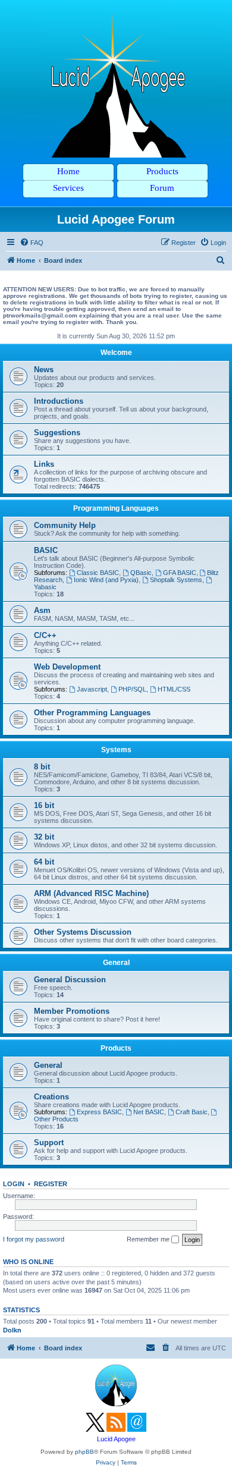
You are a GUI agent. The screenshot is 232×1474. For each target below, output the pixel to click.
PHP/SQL (132, 689)
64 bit (44, 861)
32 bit (44, 836)
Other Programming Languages (92, 712)
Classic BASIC (98, 572)
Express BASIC (99, 1111)
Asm (42, 610)
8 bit (42, 766)
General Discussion (70, 979)
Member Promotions (71, 1011)
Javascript (92, 689)
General (116, 962)
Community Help (65, 525)
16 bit (44, 805)
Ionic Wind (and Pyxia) (106, 579)
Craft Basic (191, 1111)
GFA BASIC (179, 572)
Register (50, 1183)
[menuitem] (31, 242)
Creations (51, 1096)
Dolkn (12, 1330)
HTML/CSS (174, 689)
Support (49, 1142)
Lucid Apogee (116, 1438)
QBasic (141, 572)
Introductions (58, 401)
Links (44, 464)
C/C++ (45, 635)
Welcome (116, 352)
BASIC (46, 550)
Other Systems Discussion (82, 932)
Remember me (149, 1239)
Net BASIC (148, 1111)
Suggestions (57, 432)
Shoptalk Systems (176, 579)
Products (116, 1048)
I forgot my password (33, 1239)
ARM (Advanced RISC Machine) (91, 893)
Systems (116, 750)
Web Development (67, 666)
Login (13, 1183)
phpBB (84, 1451)
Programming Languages (116, 508)
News (44, 369)
